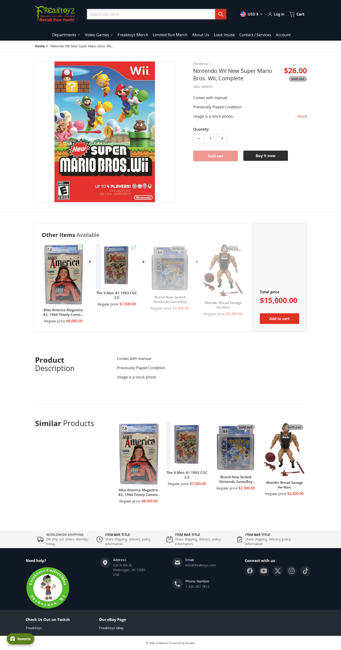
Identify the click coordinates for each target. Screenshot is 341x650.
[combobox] (154, 14)
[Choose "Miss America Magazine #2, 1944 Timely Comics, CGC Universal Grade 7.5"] (80, 247)
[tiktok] (305, 571)
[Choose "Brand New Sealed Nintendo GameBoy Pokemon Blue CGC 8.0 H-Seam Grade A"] (186, 247)
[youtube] (264, 571)
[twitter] (278, 571)
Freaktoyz (162, 643)
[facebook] (250, 571)
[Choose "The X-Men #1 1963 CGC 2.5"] (133, 247)
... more (301, 116)
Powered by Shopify (182, 643)
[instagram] (291, 571)
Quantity (201, 129)
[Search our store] (220, 14)
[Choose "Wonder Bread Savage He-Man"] (240, 247)
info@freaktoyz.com (200, 565)
